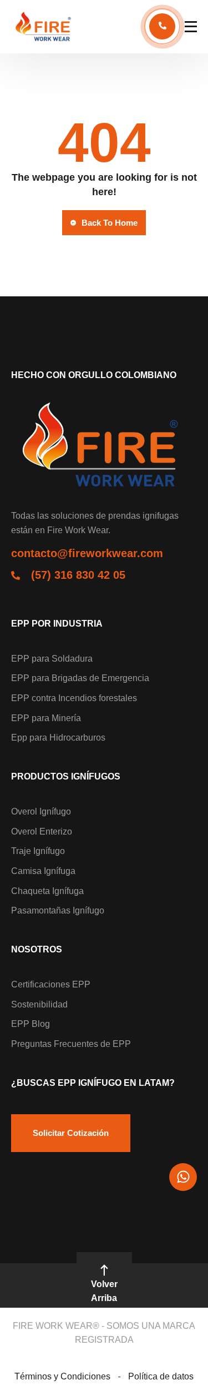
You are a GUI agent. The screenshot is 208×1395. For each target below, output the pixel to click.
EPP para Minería (46, 718)
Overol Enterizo (41, 831)
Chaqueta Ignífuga (47, 891)
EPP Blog (30, 1024)
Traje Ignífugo (38, 851)
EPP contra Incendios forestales (74, 698)
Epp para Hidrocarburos (58, 737)
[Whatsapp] (183, 1177)
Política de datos (161, 1376)
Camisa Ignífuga (43, 871)
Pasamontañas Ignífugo (57, 910)
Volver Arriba (104, 1291)
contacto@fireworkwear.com (87, 553)
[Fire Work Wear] (44, 26)
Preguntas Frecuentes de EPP (71, 1044)
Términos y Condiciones (62, 1376)
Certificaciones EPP (50, 984)
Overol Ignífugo (41, 811)
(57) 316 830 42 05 (78, 575)
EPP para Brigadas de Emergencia (80, 678)
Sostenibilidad (39, 1004)
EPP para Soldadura (52, 658)
